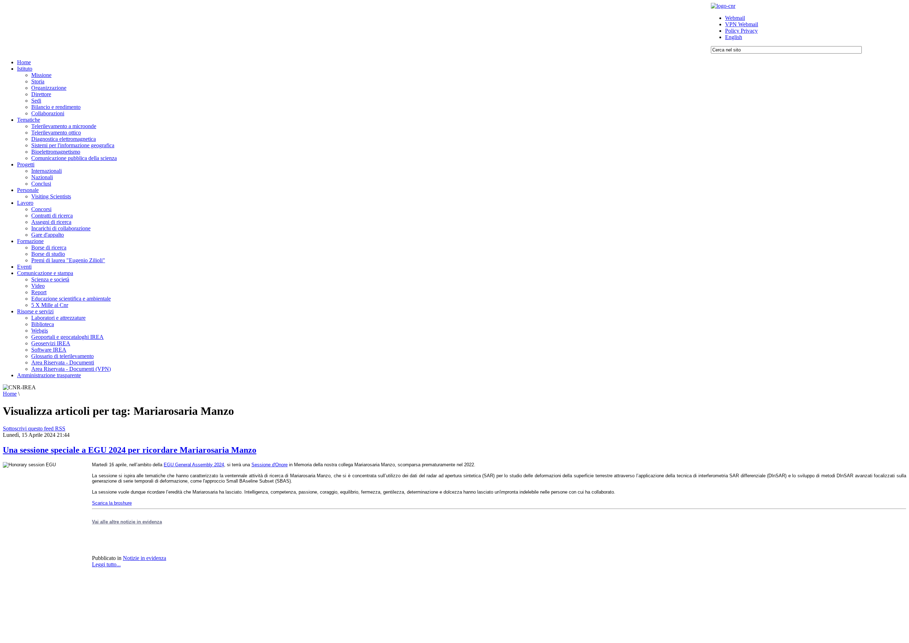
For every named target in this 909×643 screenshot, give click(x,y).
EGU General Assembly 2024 (194, 464)
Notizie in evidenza (144, 558)
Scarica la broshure (112, 503)
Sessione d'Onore (269, 464)
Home (10, 394)
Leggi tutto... (106, 564)
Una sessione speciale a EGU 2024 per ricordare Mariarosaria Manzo (129, 450)
